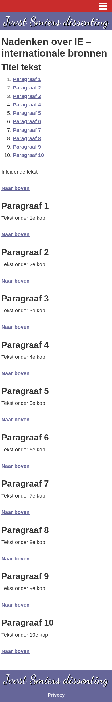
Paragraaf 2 (27, 88)
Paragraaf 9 (27, 147)
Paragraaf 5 (27, 113)
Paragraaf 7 (27, 130)
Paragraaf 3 (27, 96)
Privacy (56, 695)
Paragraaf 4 (27, 105)
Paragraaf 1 (27, 79)
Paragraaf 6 (27, 121)
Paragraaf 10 (28, 155)
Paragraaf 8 (27, 138)
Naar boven (15, 188)
